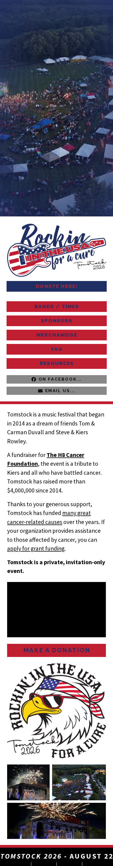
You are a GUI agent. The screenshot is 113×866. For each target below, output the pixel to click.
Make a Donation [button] (57, 650)
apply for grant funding (35, 548)
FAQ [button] (57, 349)
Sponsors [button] (56, 320)
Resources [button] (57, 363)
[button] (57, 379)
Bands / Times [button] (57, 306)
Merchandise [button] (56, 335)
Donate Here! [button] (57, 286)
